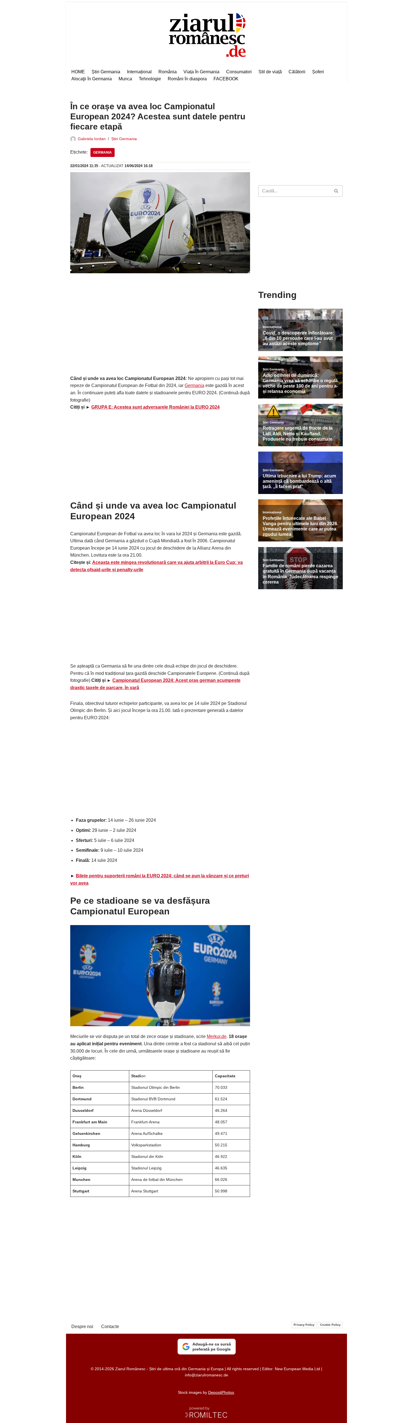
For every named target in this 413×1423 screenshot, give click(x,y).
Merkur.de (216, 1036)
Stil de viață (270, 71)
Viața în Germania (201, 71)
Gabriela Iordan (92, 138)
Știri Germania (106, 71)
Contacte (110, 1326)
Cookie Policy (330, 1325)
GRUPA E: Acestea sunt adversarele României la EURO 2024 (155, 407)
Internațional (139, 71)
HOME (78, 71)
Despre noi (82, 1326)
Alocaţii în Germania (91, 78)
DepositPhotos (221, 1392)
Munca (125, 78)
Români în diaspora (187, 78)
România (167, 71)
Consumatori (239, 71)
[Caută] (336, 191)
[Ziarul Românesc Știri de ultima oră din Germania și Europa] (206, 34)
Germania (102, 152)
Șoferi (318, 71)
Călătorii (297, 71)
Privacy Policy (304, 1325)
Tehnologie (150, 78)
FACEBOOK (226, 78)
